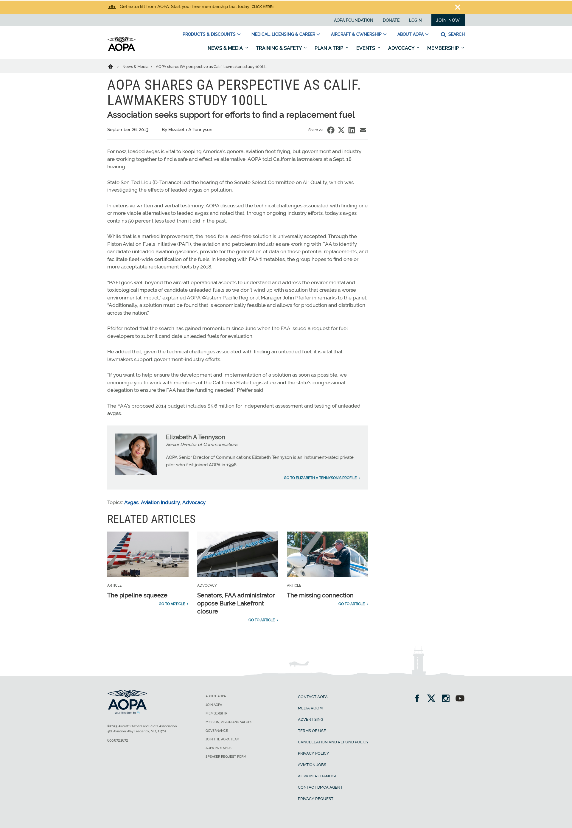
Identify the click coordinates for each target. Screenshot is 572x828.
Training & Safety (279, 48)
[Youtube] (460, 699)
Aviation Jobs (312, 764)
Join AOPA (214, 705)
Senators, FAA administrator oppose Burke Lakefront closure (236, 603)
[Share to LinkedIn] (351, 130)
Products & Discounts (209, 34)
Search (456, 34)
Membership (443, 48)
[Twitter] (433, 699)
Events (366, 48)
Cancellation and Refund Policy (333, 742)
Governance (217, 731)
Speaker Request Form (226, 757)
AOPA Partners (218, 748)
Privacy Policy (313, 753)
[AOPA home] (121, 50)
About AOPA (410, 34)
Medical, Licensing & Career (283, 34)
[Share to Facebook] (331, 130)
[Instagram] (447, 699)
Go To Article (172, 604)
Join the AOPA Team (223, 739)
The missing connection (320, 595)
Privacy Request (315, 798)
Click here (262, 7)
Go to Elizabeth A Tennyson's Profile (320, 478)
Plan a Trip (329, 48)
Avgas (131, 502)
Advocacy (401, 48)
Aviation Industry (160, 502)
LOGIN (415, 20)
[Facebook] (419, 699)
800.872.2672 (117, 740)
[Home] (114, 66)
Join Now (448, 20)
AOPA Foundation (353, 20)
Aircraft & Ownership (356, 34)
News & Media (226, 48)
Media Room (310, 708)
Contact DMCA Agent (320, 787)
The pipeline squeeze (137, 595)
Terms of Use (312, 730)
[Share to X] (341, 130)
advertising (310, 719)
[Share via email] (363, 130)
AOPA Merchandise (317, 776)
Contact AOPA (313, 697)
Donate (391, 20)
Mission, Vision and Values (229, 722)
